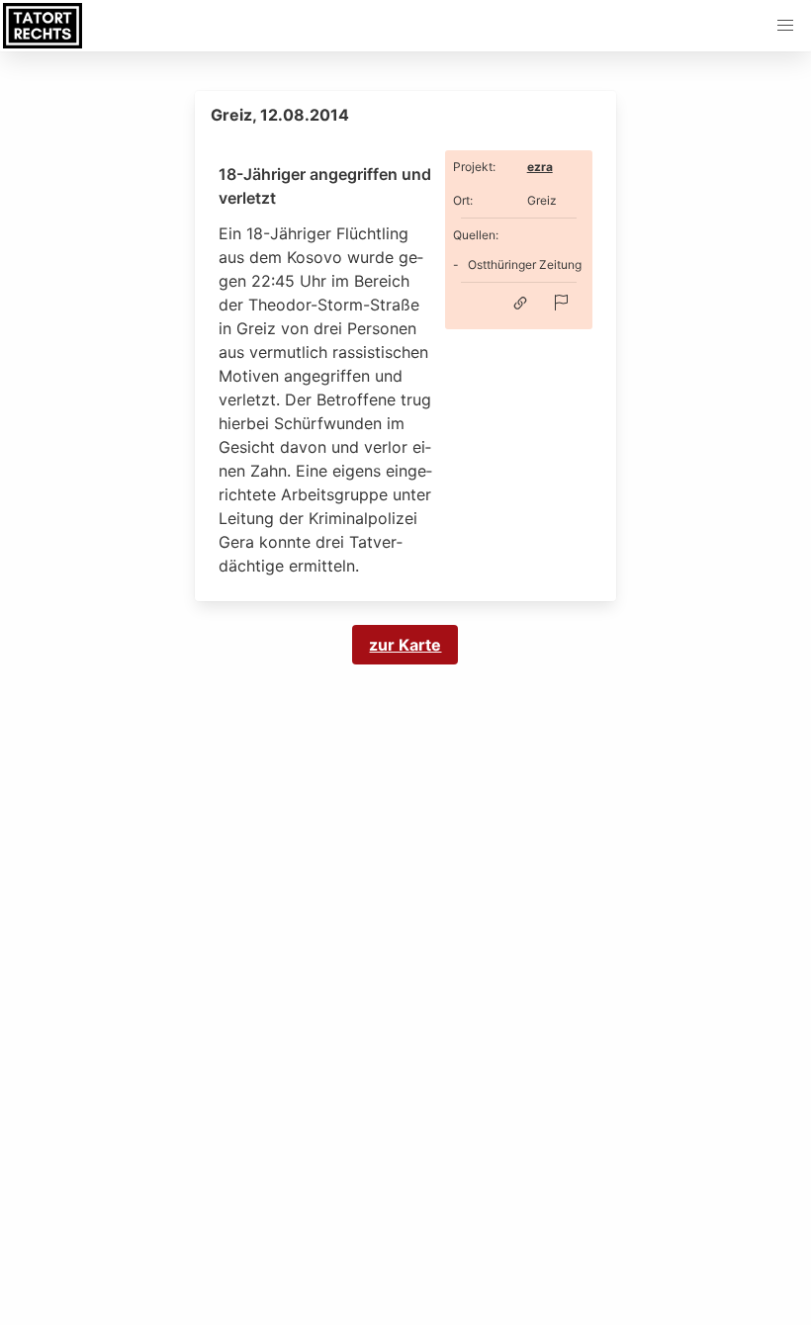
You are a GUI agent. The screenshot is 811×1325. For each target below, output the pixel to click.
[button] (785, 25)
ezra (540, 166)
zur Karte (405, 645)
